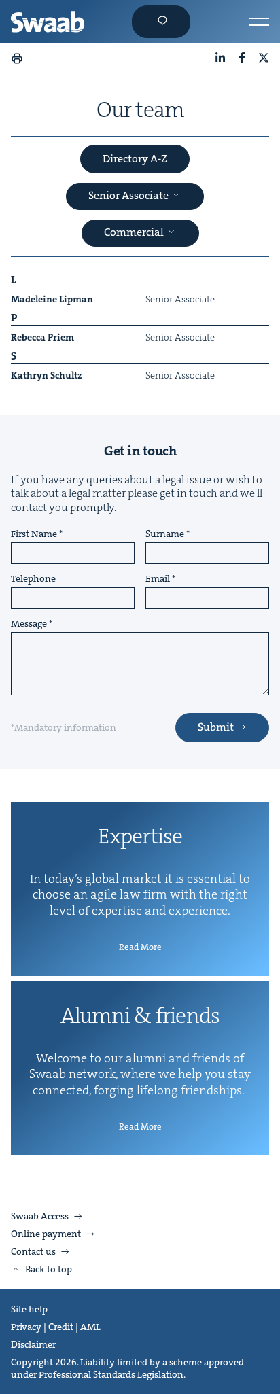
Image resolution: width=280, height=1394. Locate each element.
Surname (164, 534)
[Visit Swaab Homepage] (47, 21)
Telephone (33, 579)
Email (157, 579)
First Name (34, 534)
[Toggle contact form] (161, 21)
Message (29, 623)
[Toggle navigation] (259, 22)
